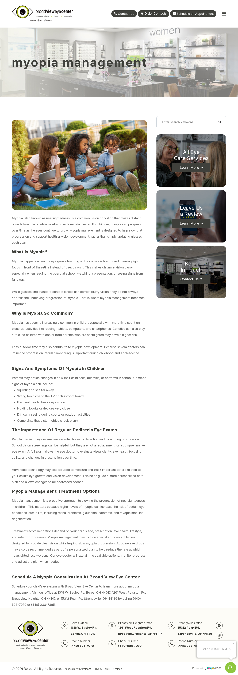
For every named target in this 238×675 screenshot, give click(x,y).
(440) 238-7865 (189, 646)
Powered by (199, 668)
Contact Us (125, 14)
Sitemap (117, 668)
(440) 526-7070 (82, 646)
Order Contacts (155, 13)
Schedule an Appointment (195, 14)
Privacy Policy (102, 668)
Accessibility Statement (77, 668)
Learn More (189, 167)
